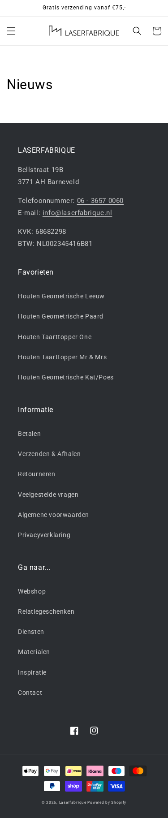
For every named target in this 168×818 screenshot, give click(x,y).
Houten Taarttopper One (54, 336)
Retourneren (37, 474)
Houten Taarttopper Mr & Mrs (62, 357)
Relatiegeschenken (46, 611)
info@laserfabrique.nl (77, 213)
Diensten (31, 631)
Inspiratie (32, 672)
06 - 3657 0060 (100, 201)
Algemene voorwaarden (53, 514)
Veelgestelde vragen (48, 494)
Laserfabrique (72, 802)
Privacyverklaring (44, 534)
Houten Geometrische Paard (60, 316)
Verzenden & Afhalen (49, 453)
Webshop (32, 591)
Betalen (29, 433)
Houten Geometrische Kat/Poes (66, 377)
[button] (11, 31)
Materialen (34, 651)
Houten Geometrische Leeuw (61, 296)
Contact (30, 692)
